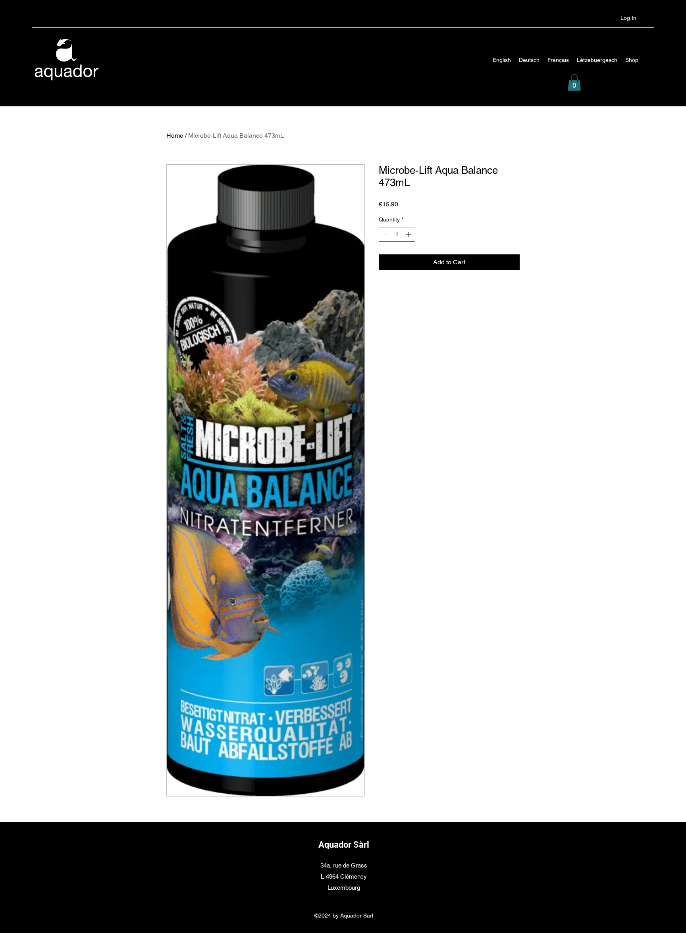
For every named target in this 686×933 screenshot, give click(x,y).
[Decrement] (385, 234)
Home (174, 135)
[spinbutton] (397, 234)
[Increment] (409, 234)
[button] (574, 82)
